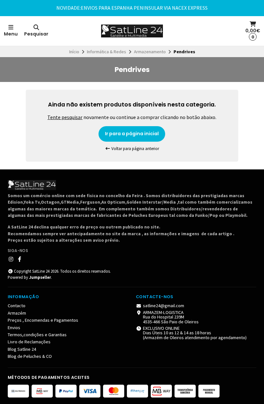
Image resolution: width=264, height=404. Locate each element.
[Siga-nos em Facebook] (19, 259)
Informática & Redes (106, 52)
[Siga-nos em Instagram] (11, 259)
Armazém (17, 313)
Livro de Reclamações (29, 341)
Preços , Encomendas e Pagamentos (43, 320)
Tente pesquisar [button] (64, 117)
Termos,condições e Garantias (37, 334)
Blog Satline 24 (22, 349)
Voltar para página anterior (134, 148)
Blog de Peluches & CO (30, 356)
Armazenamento (150, 52)
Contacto (16, 305)
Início (74, 52)
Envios (14, 327)
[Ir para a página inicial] (132, 31)
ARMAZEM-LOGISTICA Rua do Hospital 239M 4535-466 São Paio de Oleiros (171, 317)
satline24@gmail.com (163, 305)
